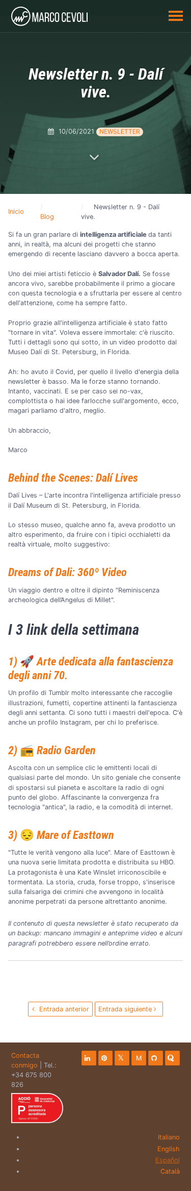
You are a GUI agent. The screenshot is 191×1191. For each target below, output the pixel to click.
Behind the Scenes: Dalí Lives (73, 477)
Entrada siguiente (126, 1009)
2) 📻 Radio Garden (52, 750)
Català (170, 1171)
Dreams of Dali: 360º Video (67, 572)
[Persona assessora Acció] (37, 1108)
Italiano (169, 1137)
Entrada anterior (63, 1009)
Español (167, 1160)
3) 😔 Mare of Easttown (61, 834)
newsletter (119, 131)
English (168, 1149)
